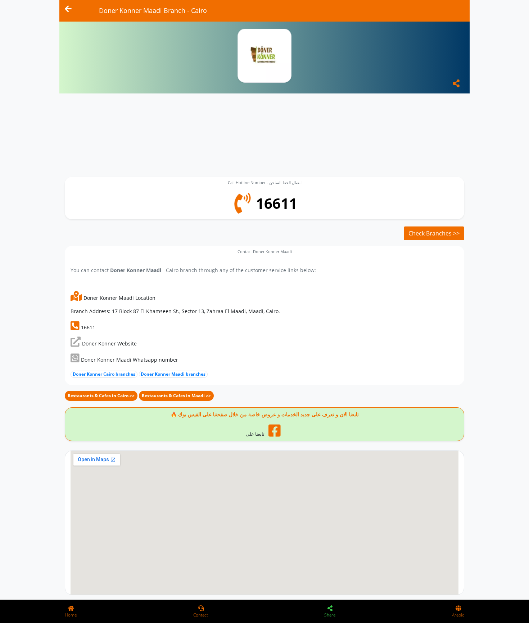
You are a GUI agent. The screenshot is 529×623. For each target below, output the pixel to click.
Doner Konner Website (109, 343)
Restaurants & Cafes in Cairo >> (101, 396)
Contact (200, 615)
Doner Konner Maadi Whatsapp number (129, 359)
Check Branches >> (434, 233)
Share (330, 615)
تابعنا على (256, 434)
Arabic (458, 615)
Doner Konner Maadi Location (118, 297)
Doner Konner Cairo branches (104, 374)
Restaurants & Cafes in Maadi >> (176, 396)
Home (71, 615)
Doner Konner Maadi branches (173, 374)
